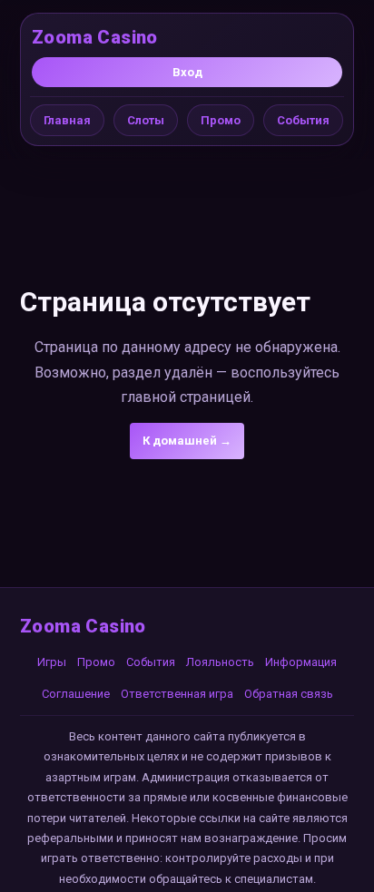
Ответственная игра (177, 694)
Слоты (145, 120)
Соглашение (76, 694)
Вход (187, 72)
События (303, 120)
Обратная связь (288, 694)
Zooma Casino (95, 37)
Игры (51, 662)
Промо (221, 120)
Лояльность (220, 662)
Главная (67, 120)
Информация (301, 662)
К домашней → (187, 440)
